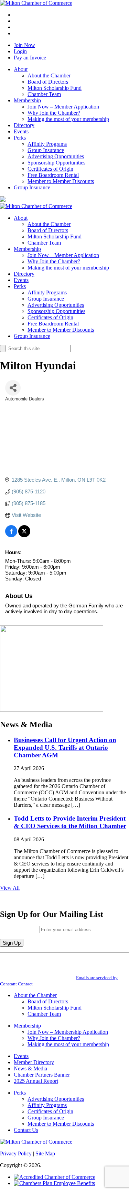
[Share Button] (13, 388)
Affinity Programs (47, 144)
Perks (20, 138)
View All (10, 888)
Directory (24, 125)
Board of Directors (48, 82)
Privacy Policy (16, 1153)
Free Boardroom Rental (53, 175)
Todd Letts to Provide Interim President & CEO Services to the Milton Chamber (70, 822)
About (21, 69)
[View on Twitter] (24, 535)
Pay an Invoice (30, 57)
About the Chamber (49, 75)
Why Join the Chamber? (54, 113)
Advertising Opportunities (56, 156)
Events (21, 131)
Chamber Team (44, 94)
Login (20, 51)
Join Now (24, 45)
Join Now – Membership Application (68, 1032)
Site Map (45, 1153)
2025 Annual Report (36, 1081)
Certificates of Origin (50, 169)
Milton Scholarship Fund (55, 88)
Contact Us (26, 1130)
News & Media (30, 1068)
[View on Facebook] (11, 535)
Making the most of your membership (68, 119)
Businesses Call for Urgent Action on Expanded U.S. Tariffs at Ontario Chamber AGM (65, 747)
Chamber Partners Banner (42, 1075)
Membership (27, 100)
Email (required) (20, 929)
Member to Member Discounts (61, 181)
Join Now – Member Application (63, 107)
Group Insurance (46, 150)
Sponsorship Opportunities (56, 162)
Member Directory (34, 1062)
